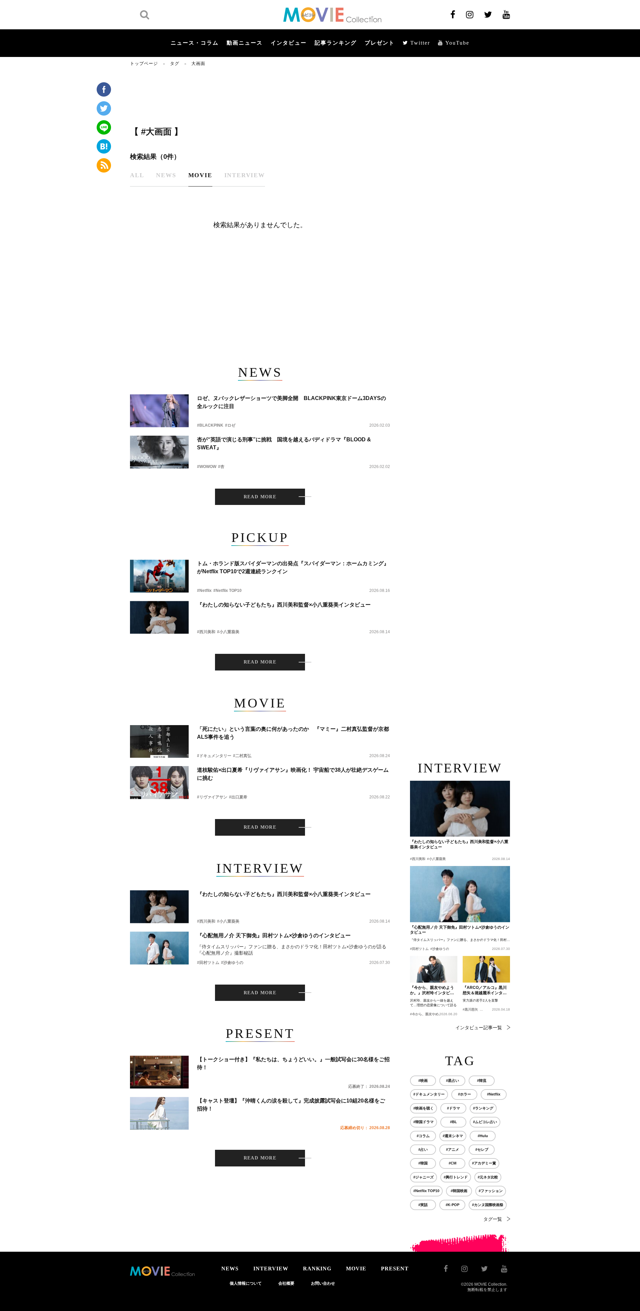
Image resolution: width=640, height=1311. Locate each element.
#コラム (423, 1136)
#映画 (423, 1081)
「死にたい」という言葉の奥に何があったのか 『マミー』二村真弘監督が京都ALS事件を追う (293, 733)
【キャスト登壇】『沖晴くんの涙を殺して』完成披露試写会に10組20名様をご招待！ (291, 1104)
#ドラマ (453, 1108)
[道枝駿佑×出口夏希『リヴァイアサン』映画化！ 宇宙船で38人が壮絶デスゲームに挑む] (159, 782)
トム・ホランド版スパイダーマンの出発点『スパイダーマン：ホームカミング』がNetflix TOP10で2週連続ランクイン (293, 567)
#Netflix (204, 591)
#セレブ (481, 1149)
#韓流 (481, 1081)
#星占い (452, 1081)
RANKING (317, 1268)
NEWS (230, 1268)
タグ (174, 63)
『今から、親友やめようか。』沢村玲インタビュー (432, 990)
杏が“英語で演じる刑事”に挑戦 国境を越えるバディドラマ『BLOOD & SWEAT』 (284, 443)
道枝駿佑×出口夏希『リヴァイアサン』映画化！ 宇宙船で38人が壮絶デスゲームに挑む (293, 774)
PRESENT (395, 1268)
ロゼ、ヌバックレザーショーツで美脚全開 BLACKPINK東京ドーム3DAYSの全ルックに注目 (291, 402)
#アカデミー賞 (484, 1163)
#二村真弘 (242, 756)
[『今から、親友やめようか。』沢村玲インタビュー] (433, 969)
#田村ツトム (208, 963)
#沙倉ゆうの (232, 963)
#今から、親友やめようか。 (431, 1014)
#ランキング (483, 1108)
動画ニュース (245, 43)
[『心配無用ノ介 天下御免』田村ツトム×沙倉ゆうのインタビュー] (159, 948)
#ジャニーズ (423, 1177)
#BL (453, 1122)
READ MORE (260, 496)
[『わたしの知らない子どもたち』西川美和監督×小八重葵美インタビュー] (159, 617)
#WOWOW (206, 467)
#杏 (221, 467)
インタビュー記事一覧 (478, 1027)
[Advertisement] (260, 96)
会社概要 (286, 1283)
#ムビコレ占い (485, 1122)
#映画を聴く (423, 1108)
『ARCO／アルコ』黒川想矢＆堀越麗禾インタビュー (485, 990)
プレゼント (380, 43)
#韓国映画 (459, 1191)
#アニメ (452, 1149)
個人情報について (246, 1283)
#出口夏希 (238, 797)
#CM (452, 1163)
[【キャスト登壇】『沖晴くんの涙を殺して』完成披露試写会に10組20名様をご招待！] (159, 1113)
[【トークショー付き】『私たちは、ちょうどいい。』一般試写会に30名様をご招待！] (159, 1072)
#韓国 (423, 1163)
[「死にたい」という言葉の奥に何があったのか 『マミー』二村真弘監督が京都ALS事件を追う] (159, 741)
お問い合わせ (323, 1283)
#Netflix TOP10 (227, 591)
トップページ (144, 63)
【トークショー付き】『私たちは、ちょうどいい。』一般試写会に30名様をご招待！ (293, 1063)
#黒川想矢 (470, 1009)
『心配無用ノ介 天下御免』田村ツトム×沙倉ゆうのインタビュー (274, 935)
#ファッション (491, 1191)
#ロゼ (230, 425)
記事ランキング (336, 43)
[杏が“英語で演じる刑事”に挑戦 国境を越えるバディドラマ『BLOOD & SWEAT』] (159, 452)
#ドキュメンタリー (214, 756)
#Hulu (483, 1136)
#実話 (423, 1205)
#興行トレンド (456, 1177)
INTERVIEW (270, 1268)
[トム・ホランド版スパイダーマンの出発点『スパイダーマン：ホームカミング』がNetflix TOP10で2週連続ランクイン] (159, 576)
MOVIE (356, 1268)
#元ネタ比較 (488, 1177)
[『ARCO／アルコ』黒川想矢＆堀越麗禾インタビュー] (486, 969)
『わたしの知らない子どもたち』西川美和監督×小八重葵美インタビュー (284, 605)
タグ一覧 (492, 1219)
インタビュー (289, 43)
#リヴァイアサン (212, 797)
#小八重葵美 (228, 632)
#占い (423, 1149)
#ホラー (464, 1094)
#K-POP (452, 1205)
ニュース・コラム (195, 43)
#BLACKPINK (210, 425)
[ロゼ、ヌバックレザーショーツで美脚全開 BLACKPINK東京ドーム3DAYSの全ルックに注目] (159, 410)
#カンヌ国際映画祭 (487, 1205)
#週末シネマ (453, 1136)
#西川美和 (206, 632)
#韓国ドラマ (423, 1122)
